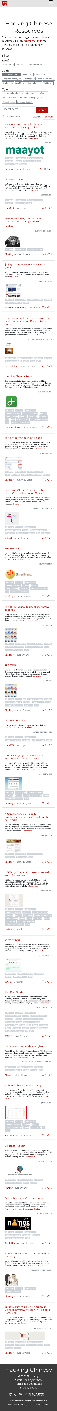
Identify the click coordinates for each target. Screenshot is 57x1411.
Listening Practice (15, 720)
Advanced (8, 64)
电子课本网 (11, 665)
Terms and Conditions (28, 1383)
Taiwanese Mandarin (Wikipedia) (24, 437)
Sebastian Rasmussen (15, 307)
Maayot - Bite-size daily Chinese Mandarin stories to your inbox (23, 126)
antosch (8, 538)
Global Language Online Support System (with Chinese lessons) (24, 757)
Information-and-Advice (36, 93)
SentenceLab (12, 939)
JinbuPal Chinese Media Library (23, 1085)
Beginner (21, 64)
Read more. (34, 138)
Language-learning (12, 79)
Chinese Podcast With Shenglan (24, 1046)
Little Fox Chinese (15, 179)
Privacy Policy (28, 1387)
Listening (29, 79)
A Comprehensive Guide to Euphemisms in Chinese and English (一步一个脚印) (28, 816)
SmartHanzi (12, 548)
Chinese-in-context (12, 74)
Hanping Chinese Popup (19, 376)
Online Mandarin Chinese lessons (24, 1198)
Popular (49, 117)
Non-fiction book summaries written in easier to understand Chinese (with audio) (27, 321)
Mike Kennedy (12, 1135)
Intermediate (35, 64)
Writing (48, 83)
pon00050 (9, 208)
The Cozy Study (14, 992)
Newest (37, 117)
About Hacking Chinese (28, 1380)
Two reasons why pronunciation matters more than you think (23, 220)
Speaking (20, 83)
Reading (8, 83)
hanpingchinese (12, 427)
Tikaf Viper (10, 596)
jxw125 (8, 982)
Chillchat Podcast (15, 1145)
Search (42, 110)
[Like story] (41, 168)
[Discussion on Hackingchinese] (48, 168)
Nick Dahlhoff (11, 366)
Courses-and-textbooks (13, 93)
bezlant (8, 929)
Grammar (39, 74)
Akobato (9, 1075)
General (27, 74)
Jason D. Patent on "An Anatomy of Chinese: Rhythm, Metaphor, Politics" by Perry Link (28, 1309)
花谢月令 (9, 1036)
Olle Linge (10, 254)
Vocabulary (34, 83)
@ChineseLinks (33, 41)
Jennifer (9, 1188)
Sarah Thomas (12, 1243)
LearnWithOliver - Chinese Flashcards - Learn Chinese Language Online (28, 491)
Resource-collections (12, 98)
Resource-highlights (33, 98)
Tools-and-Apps (24, 102)
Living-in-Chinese (45, 79)
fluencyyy (9, 169)
